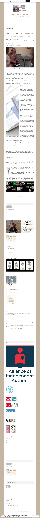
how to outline (14, 142)
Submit (8, 486)
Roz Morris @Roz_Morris (20, 36)
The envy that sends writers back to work (12, 328)
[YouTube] (18, 248)
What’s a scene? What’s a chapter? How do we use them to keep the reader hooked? (18, 322)
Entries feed (7, 442)
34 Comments (27, 36)
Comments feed (8, 444)
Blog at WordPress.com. (13, 511)
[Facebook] (6, 248)
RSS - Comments (9, 453)
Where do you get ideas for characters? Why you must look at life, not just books (18, 316)
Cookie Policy (19, 516)
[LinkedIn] (15, 248)
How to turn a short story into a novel (20, 33)
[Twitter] (9, 248)
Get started (27, 1)
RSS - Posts (7, 214)
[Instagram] (11, 248)
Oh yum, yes (9, 206)
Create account (8, 438)
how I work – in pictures (28, 145)
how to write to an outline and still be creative (23, 83)
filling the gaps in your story (15, 145)
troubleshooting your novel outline (25, 143)
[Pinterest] (13, 248)
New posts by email (10, 202)
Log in (6, 440)
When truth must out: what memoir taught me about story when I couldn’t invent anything (19, 325)
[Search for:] (20, 342)
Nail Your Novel (20, 14)
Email (8, 480)
